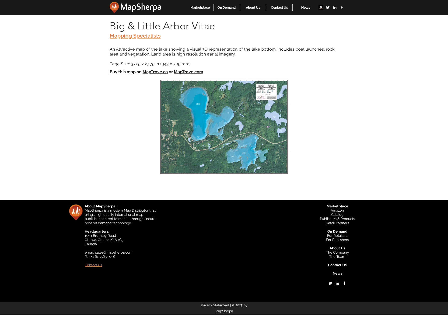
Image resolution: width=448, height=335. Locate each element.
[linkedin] (334, 7)
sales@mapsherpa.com (114, 252)
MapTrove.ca (155, 71)
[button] (200, 7)
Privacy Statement (215, 305)
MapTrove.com (188, 71)
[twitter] (328, 7)
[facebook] (342, 7)
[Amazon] (320, 7)
